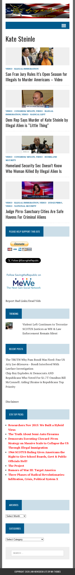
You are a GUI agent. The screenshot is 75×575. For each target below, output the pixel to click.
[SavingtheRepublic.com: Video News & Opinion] (37, 11)
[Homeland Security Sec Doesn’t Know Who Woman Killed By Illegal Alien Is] (37, 151)
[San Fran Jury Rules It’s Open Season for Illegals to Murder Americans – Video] (37, 63)
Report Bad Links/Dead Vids (23, 301)
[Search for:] (37, 553)
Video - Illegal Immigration (22, 68)
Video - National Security (21, 206)
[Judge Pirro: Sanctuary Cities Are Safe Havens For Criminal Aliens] (37, 197)
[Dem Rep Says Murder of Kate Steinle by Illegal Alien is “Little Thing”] (37, 105)
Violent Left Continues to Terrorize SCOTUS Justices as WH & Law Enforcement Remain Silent (45, 328)
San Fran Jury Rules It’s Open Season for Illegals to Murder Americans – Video (36, 76)
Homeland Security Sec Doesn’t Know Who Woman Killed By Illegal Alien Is (34, 168)
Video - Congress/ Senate (20, 111)
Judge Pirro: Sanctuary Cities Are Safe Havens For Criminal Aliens (34, 214)
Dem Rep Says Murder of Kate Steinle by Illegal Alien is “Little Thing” (37, 122)
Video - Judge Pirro (51, 202)
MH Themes (56, 571)
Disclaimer (12, 402)
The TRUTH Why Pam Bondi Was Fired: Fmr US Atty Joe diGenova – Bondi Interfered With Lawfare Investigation (35, 364)
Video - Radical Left (33, 114)
